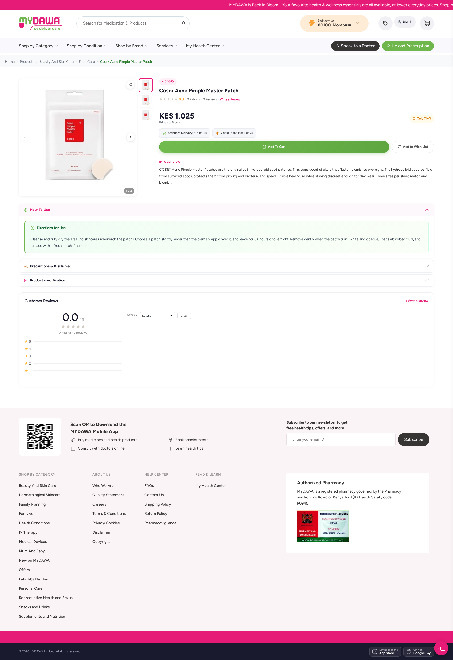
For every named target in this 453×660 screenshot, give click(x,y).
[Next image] (131, 137)
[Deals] (385, 23)
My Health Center (203, 45)
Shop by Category (36, 45)
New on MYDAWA (34, 560)
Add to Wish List (415, 147)
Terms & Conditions (109, 513)
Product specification (47, 280)
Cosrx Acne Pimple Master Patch (126, 62)
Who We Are (103, 485)
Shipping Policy (157, 504)
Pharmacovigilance (160, 523)
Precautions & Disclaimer (50, 266)
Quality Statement (108, 495)
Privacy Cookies (106, 523)
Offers (24, 569)
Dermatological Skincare (40, 495)
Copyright (101, 541)
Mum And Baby (32, 551)
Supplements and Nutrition (42, 616)
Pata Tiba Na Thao (34, 579)
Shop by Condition (84, 45)
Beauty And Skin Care (56, 62)
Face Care (87, 62)
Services (164, 45)
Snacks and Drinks (34, 607)
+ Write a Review (416, 300)
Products (27, 62)
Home (10, 62)
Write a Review (230, 99)
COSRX (169, 81)
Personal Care (30, 588)
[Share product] (130, 85)
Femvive (26, 513)
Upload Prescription (410, 45)
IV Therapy (28, 532)
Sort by (132, 314)
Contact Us (154, 495)
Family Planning (32, 504)
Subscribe (413, 439)
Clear (184, 315)
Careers (99, 504)
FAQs (149, 485)
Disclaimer (101, 532)
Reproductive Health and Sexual (46, 598)
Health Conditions (34, 523)
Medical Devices (33, 541)
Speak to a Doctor (358, 45)
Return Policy (155, 513)
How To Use (40, 210)
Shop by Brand (129, 45)
